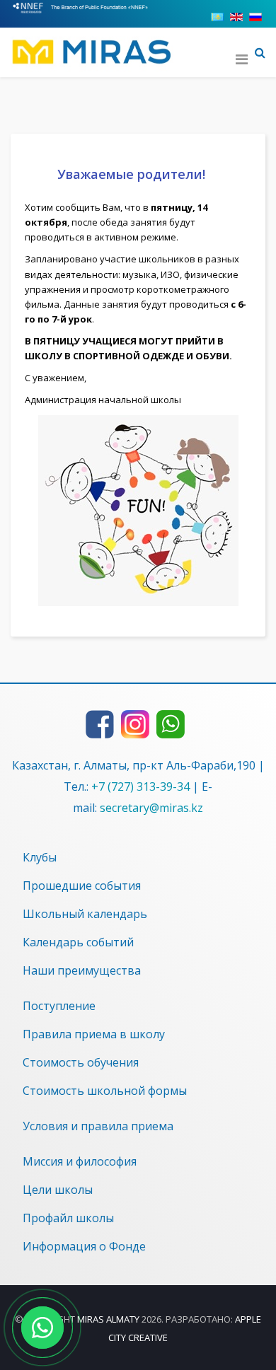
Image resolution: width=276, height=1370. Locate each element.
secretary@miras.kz (151, 807)
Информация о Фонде (84, 1246)
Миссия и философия (80, 1161)
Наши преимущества (82, 970)
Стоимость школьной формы (105, 1090)
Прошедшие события (82, 885)
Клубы (40, 857)
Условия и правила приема (98, 1126)
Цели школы (58, 1189)
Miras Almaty (108, 1319)
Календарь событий (78, 942)
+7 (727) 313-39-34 (140, 786)
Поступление (59, 1006)
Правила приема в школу (94, 1034)
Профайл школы (68, 1218)
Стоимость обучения (81, 1062)
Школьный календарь (85, 914)
